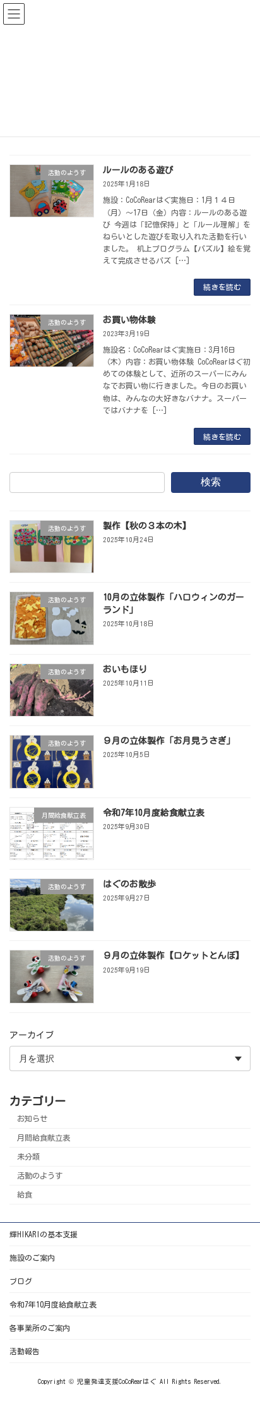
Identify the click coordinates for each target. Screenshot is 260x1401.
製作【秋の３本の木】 (147, 525)
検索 (211, 481)
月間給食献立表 (43, 1137)
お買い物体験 (129, 319)
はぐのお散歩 (129, 884)
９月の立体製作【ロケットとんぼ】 (173, 955)
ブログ (20, 1281)
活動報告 (24, 1351)
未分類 (28, 1156)
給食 (24, 1194)
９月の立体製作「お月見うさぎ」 (169, 740)
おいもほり (125, 669)
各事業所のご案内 (39, 1327)
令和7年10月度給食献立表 (153, 812)
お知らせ (32, 1118)
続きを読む (222, 287)
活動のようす (39, 1175)
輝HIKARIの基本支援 (43, 1234)
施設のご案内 (32, 1257)
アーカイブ (31, 1035)
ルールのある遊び (138, 170)
